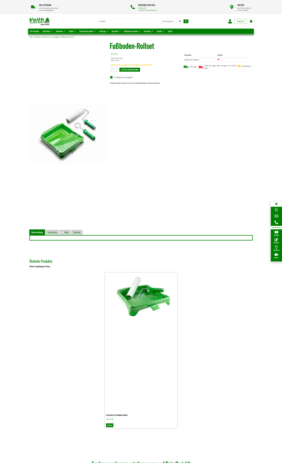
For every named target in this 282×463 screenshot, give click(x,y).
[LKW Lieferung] (33, 7)
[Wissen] (276, 254)
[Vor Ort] (232, 7)
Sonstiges (55, 37)
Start (31, 37)
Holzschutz (46, 37)
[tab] (37, 232)
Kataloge (276, 235)
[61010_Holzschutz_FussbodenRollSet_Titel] (68, 134)
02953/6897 (142, 8)
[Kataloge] (276, 232)
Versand (116, 60)
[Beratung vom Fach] (133, 7)
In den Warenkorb (129, 69)
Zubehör (37, 37)
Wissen (276, 257)
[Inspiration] (276, 247)
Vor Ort (240, 5)
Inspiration (276, 250)
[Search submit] (186, 21)
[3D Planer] (276, 239)
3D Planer (276, 242)
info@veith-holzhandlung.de (147, 10)
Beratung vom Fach (146, 5)
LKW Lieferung (45, 5)
